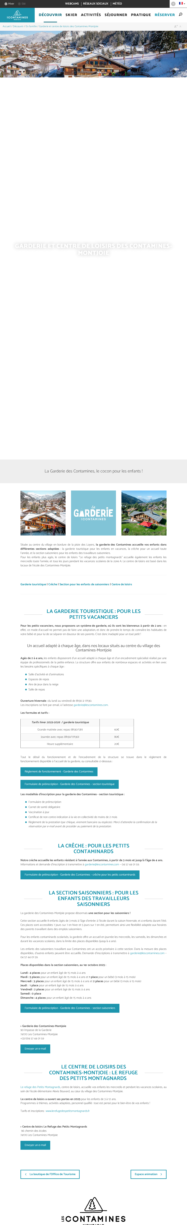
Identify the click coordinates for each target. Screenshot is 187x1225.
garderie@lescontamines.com (91, 705)
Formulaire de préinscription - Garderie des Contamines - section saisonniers (70, 1008)
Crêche (53, 584)
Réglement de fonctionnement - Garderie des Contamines (59, 771)
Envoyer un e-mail (35, 1048)
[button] (50, 15)
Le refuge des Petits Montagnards (40, 1087)
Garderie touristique (33, 584)
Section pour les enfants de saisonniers (84, 584)
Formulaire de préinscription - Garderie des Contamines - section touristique (70, 784)
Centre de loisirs (122, 584)
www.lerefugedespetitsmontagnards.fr (67, 1111)
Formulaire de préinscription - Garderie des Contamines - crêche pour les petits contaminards (80, 874)
